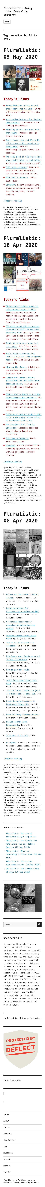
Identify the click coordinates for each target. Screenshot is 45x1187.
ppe (4, 797)
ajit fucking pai (31, 470)
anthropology (16, 473)
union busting (14, 812)
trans (38, 810)
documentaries (24, 480)
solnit (6, 225)
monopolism (23, 493)
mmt (28, 490)
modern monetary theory (13, 785)
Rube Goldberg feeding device (22, 715)
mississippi (8, 219)
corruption (28, 209)
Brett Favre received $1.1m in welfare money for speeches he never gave (22, 143)
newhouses (15, 790)
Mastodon (8, 1153)
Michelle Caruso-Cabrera (14, 490)
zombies (38, 500)
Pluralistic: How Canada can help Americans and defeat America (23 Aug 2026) (21, 844)
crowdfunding (16, 478)
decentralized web (31, 478)
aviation (24, 767)
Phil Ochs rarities (16, 167)
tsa (4, 812)
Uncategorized (22, 207)
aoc (25, 473)
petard (28, 795)
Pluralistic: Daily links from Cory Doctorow (18, 11)
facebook (7, 483)
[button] (22, 898)
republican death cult (17, 802)
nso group (7, 792)
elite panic (19, 775)
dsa (36, 209)
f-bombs (29, 775)
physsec (36, 795)
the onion (7, 810)
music (17, 219)
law (13, 782)
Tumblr (6, 1172)
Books (6, 1114)
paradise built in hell (13, 795)
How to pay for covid (17, 670)
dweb (34, 480)
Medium (6, 1166)
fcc (14, 483)
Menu (7, 21)
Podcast (7, 1134)
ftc (14, 777)
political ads (22, 498)
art (17, 767)
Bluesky (7, 1159)
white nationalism (32, 225)
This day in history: (17, 438)
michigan (33, 217)
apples (31, 473)
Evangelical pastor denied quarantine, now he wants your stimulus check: (22, 380)
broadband (15, 475)
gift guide (22, 212)
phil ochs (16, 222)
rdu (4, 802)
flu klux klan (9, 212)
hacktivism (8, 214)
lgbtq (18, 782)
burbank (18, 209)
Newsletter (9, 1140)
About (6, 1121)
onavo (32, 792)
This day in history (17, 178)
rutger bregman (28, 222)
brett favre (8, 209)
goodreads (7, 485)
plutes (12, 498)
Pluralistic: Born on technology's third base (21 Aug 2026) (24, 854)
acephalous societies (12, 470)
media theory (28, 782)
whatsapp (25, 812)
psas (35, 797)
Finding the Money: (16, 367)
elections (7, 775)
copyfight (7, 772)
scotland (30, 805)
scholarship (8, 500)
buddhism (24, 475)
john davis (19, 214)
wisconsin (35, 812)
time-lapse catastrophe (24, 810)
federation (22, 483)
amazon (6, 473)
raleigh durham (30, 800)
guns (30, 212)
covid (16, 772)
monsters (29, 785)
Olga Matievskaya (21, 792)
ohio (24, 219)
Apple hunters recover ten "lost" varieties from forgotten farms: (24, 356)
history (19, 780)
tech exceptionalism (24, 500)
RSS (5, 1146)
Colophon (10, 185)
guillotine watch (21, 485)
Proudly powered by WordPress (26, 1182)
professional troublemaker (19, 797)
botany (6, 475)
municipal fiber (10, 495)
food (30, 483)
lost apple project (24, 488)
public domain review (12, 800)
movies (33, 493)
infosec (28, 780)
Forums (6, 1127)
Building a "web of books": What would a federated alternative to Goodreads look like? (24, 417)
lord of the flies (19, 217)
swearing (25, 807)
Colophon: (11, 445)
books (33, 207)
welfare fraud (17, 225)
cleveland (34, 770)
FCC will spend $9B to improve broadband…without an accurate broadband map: (22, 329)
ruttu (22, 805)
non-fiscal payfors (29, 790)
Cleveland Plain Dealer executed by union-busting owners (20, 625)
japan (12, 488)
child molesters (21, 770)
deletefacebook (9, 480)
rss (31, 498)
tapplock (35, 807)
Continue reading (12, 201)
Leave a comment (13, 227)
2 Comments (10, 503)
